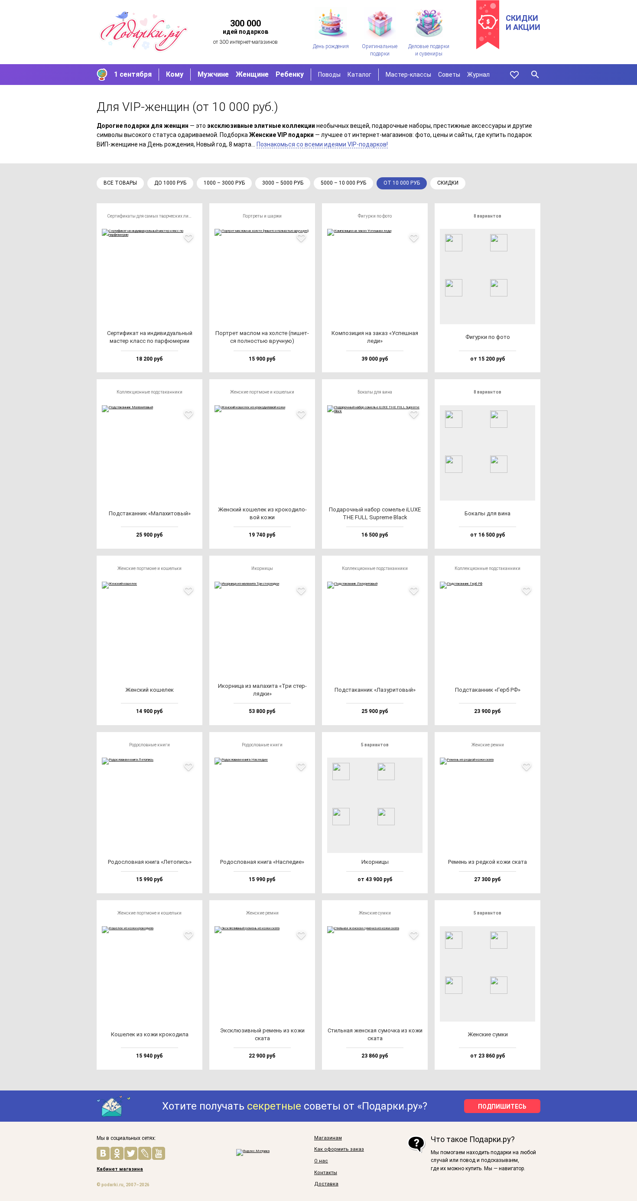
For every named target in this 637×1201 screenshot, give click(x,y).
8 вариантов (487, 216)
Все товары (120, 183)
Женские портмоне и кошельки (262, 392)
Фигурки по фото (375, 216)
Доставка (326, 1184)
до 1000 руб (170, 183)
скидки (447, 183)
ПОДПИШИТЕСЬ (502, 1106)
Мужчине (213, 74)
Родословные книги (149, 744)
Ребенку (290, 74)
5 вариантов (375, 744)
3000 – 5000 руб (282, 183)
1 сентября (133, 74)
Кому (174, 74)
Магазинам (328, 1138)
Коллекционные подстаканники (149, 392)
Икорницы (262, 568)
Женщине (252, 74)
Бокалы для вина (375, 392)
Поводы (329, 74)
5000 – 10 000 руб (343, 183)
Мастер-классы (408, 74)
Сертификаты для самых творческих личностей (152, 216)
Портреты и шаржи (262, 216)
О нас (321, 1161)
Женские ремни (487, 744)
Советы (449, 74)
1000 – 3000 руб (224, 183)
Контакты (325, 1172)
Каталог (359, 74)
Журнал (478, 74)
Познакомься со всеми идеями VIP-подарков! (322, 144)
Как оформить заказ (339, 1149)
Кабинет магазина (120, 1169)
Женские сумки (375, 913)
